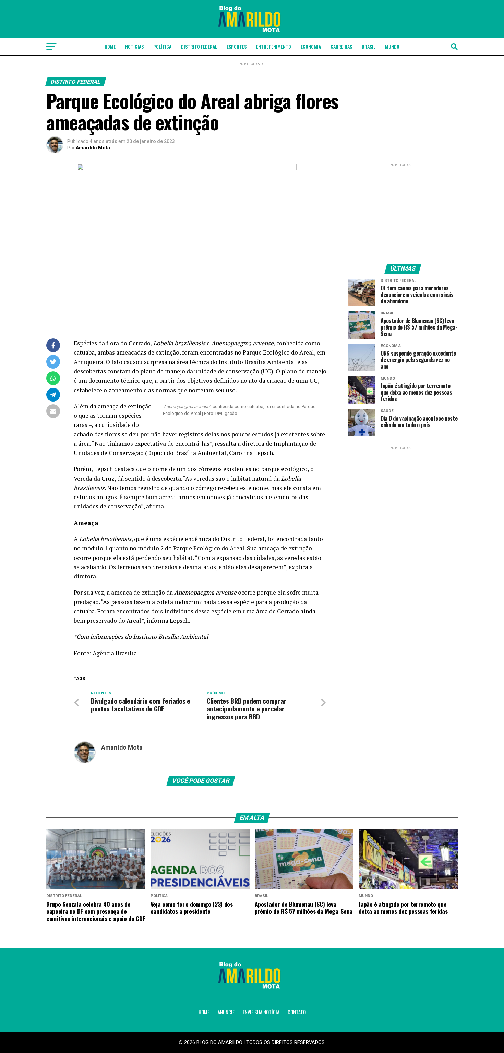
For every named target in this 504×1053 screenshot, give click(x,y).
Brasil (368, 46)
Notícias (134, 46)
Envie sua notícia (261, 1012)
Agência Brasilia (115, 653)
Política (162, 46)
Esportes (237, 46)
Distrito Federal (199, 46)
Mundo (392, 46)
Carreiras (341, 46)
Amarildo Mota (93, 148)
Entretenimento (273, 46)
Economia (311, 46)
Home (110, 46)
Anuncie (226, 1012)
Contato (297, 1012)
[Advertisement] (402, 211)
